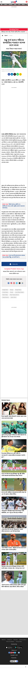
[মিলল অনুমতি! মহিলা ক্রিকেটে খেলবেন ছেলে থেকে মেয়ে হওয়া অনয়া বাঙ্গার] (14, 408)
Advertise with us (22, 639)
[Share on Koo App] (20, 75)
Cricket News (5, 292)
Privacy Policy (19, 641)
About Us (4, 639)
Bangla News (5, 289)
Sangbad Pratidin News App (14, 269)
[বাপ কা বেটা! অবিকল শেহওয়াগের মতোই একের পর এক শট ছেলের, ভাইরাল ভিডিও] (14, 484)
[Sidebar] (1, 2)
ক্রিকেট (6, 35)
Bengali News (18, 289)
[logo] (14, 2)
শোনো (5, 4)
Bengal (11, 289)
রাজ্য (15, 4)
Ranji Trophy (5, 294)
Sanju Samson (6, 297)
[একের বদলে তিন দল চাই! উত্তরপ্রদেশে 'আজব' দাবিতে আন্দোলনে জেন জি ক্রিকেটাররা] (14, 521)
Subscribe (15, 639)
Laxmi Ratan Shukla (19, 292)
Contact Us (9, 639)
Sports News (13, 297)
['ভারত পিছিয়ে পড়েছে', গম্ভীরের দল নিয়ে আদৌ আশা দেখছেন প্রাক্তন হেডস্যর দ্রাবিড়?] (14, 540)
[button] (9, 74)
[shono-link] (26, 2)
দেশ (19, 4)
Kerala (11, 292)
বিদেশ (23, 4)
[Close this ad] (26, 667)
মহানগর (10, 4)
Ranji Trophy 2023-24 (14, 294)
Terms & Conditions (10, 641)
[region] (14, 17)
